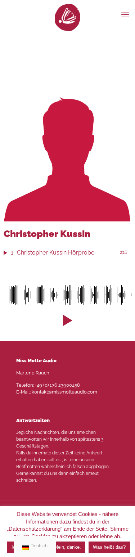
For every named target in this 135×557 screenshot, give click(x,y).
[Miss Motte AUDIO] (67, 17)
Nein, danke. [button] (68, 547)
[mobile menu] (125, 14)
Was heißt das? (109, 547)
